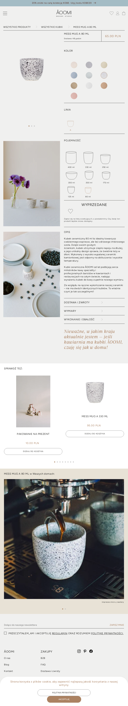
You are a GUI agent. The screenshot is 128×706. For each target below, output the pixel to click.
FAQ (43, 665)
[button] (5, 13)
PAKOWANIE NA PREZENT (33, 433)
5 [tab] (65, 461)
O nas (7, 658)
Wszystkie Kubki (52, 27)
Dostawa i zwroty (50, 671)
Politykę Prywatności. (107, 633)
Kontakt (8, 671)
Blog (6, 665)
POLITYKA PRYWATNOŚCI (64, 693)
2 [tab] (31, 126)
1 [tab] (29, 126)
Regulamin (59, 633)
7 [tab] (70, 461)
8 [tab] (73, 461)
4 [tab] (62, 461)
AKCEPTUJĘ (64, 699)
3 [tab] (34, 126)
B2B (43, 658)
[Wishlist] (112, 13)
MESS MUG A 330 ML (95, 416)
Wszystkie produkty (17, 27)
